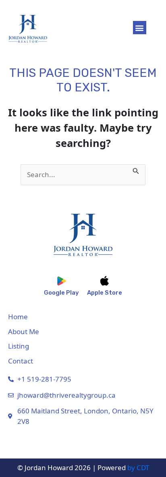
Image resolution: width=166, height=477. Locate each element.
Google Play (61, 292)
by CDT (138, 467)
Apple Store (104, 292)
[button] (139, 27)
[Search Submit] (136, 169)
